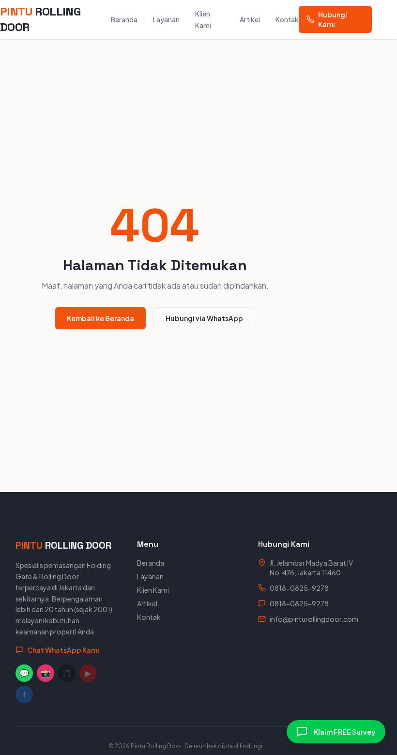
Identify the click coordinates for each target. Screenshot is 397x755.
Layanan (166, 19)
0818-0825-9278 (299, 588)
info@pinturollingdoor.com (314, 619)
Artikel (250, 19)
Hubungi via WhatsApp (204, 318)
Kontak (287, 19)
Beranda (124, 19)
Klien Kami (153, 590)
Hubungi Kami (332, 19)
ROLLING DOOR (40, 19)
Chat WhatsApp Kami (63, 650)
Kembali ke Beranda (100, 318)
